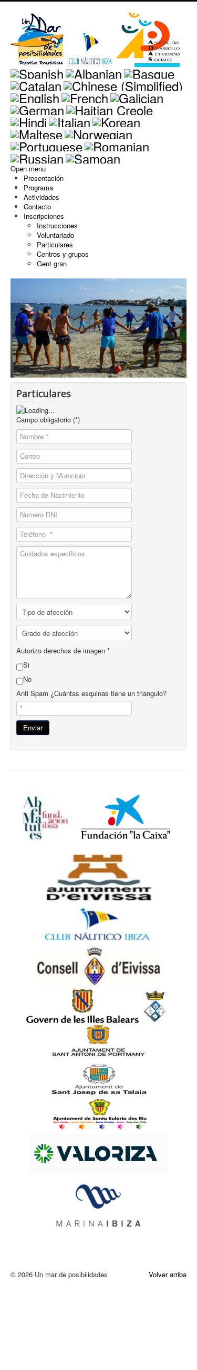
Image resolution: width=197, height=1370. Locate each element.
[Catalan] (36, 83)
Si (26, 665)
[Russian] (37, 156)
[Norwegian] (98, 132)
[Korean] (116, 120)
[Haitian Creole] (109, 108)
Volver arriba (167, 1274)
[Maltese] (37, 132)
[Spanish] (37, 71)
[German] (37, 108)
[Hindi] (29, 120)
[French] (84, 95)
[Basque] (149, 71)
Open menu (28, 168)
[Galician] (136, 95)
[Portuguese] (46, 144)
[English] (35, 95)
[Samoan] (93, 156)
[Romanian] (117, 144)
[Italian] (69, 120)
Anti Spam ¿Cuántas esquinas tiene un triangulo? (91, 693)
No (27, 679)
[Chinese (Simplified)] (123, 83)
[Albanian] (94, 71)
